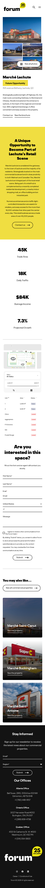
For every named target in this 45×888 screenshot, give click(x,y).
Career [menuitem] (15, 876)
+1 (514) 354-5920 (22, 838)
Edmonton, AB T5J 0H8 (22, 794)
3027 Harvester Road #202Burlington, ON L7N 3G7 (22, 814)
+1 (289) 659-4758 (22, 819)
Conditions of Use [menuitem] (26, 876)
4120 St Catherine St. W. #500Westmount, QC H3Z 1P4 (22, 833)
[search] (34, 7)
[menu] (39, 7)
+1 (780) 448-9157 (22, 799)
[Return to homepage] (14, 7)
